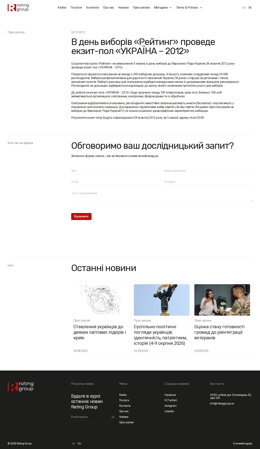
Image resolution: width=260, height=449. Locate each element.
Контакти (92, 7)
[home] (25, 8)
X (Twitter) (171, 400)
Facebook (170, 394)
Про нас (108, 7)
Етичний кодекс (242, 443)
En (250, 7)
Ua (243, 7)
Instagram (170, 405)
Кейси (62, 7)
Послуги (76, 7)
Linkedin (169, 411)
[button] (163, 7)
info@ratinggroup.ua (222, 403)
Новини (123, 7)
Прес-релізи (141, 7)
